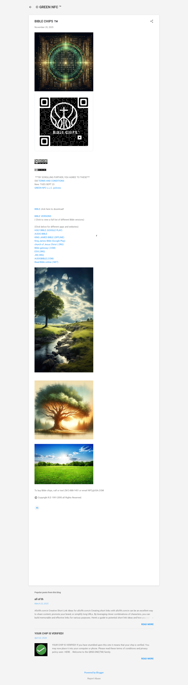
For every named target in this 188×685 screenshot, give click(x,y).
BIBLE (37, 209)
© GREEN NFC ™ (48, 7)
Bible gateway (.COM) (45, 248)
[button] (151, 21)
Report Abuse (94, 678)
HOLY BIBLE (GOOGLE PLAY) (48, 230)
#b (37, 508)
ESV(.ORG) (40, 251)
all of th (39, 599)
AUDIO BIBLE (41, 234)
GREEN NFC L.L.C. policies (48, 188)
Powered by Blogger (94, 672)
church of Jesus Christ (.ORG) (49, 244)
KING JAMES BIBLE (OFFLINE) (49, 237)
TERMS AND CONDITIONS (51, 180)
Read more (147, 624)
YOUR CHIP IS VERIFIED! (49, 633)
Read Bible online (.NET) (46, 262)
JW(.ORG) (39, 255)
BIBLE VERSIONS (43, 216)
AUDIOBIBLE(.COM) (44, 258)
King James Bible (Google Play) (50, 241)
